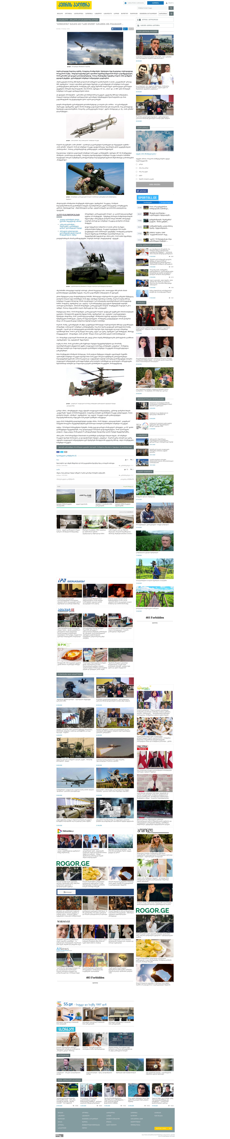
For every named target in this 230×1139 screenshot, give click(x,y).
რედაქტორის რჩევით (147, 32)
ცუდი (140, 175)
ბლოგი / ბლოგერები (150, 20)
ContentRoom (126, 512)
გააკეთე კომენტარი (127, 479)
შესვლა (171, 3)
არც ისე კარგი (143, 168)
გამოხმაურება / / (127, 465)
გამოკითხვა (142, 128)
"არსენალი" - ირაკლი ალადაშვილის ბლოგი (78, 20)
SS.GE (58, 486)
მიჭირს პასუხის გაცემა (146, 179)
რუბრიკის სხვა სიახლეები (70, 674)
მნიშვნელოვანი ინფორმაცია (150, 399)
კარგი (141, 164)
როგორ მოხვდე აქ (128, 486)
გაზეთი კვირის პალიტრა (150, 25)
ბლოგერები (63, 1055)
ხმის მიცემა (154, 184)
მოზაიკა (141, 303)
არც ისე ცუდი (143, 171)
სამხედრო (142, 435)
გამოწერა (155, 3)
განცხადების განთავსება (135, 3)
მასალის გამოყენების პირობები (166, 1136)
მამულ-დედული (144, 472)
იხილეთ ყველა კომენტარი (65, 479)
